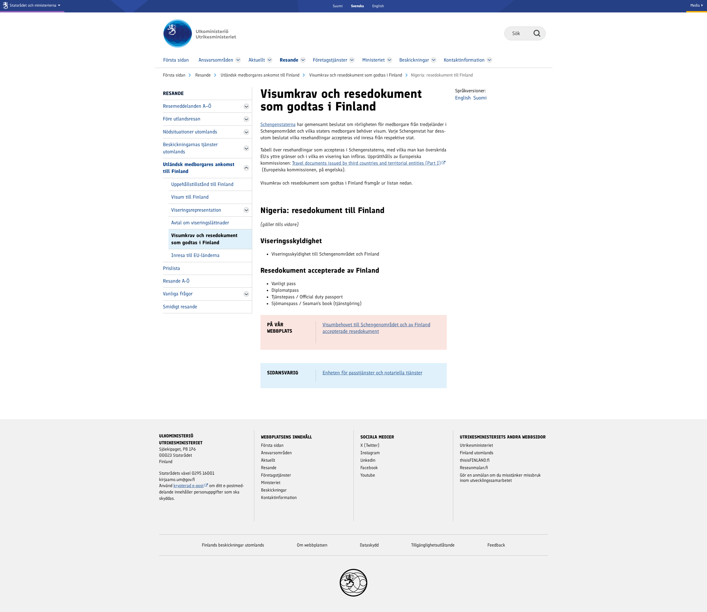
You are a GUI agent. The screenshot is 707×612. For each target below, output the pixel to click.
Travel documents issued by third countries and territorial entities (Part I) (366, 163)
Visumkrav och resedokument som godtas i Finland (355, 75)
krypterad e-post (188, 485)
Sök (537, 33)
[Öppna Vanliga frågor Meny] (246, 294)
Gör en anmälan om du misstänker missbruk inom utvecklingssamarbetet (500, 477)
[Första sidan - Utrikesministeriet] (208, 33)
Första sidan (174, 75)
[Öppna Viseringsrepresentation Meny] (246, 210)
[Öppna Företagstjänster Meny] (352, 59)
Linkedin (367, 460)
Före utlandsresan (182, 119)
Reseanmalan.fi (474, 467)
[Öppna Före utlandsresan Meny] (246, 119)
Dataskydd (369, 545)
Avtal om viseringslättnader (200, 223)
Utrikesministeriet (476, 445)
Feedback (496, 545)
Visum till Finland (190, 197)
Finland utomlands (476, 452)
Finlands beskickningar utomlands (233, 545)
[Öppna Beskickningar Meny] (434, 59)
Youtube (367, 475)
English (378, 6)
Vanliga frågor (177, 294)
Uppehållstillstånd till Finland (202, 184)
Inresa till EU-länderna (195, 255)
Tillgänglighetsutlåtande (433, 545)
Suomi (338, 6)
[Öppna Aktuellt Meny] (270, 59)
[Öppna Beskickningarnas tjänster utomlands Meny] (246, 148)
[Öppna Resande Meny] (303, 59)
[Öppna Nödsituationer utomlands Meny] (246, 132)
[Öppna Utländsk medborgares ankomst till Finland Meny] (246, 168)
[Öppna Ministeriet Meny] (389, 59)
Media (695, 5)
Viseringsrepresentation (196, 210)
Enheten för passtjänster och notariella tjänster (372, 373)
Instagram (370, 452)
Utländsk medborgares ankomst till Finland (259, 75)
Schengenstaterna (278, 124)
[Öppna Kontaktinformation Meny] (489, 59)
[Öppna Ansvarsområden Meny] (238, 59)
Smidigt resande (180, 307)
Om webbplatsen (312, 545)
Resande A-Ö (176, 281)
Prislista (171, 268)
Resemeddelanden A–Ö (187, 106)
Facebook (369, 467)
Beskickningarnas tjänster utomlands (190, 147)
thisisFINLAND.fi (475, 460)
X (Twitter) (369, 445)
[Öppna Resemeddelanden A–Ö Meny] (246, 106)
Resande (202, 75)
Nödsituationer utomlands (190, 132)
